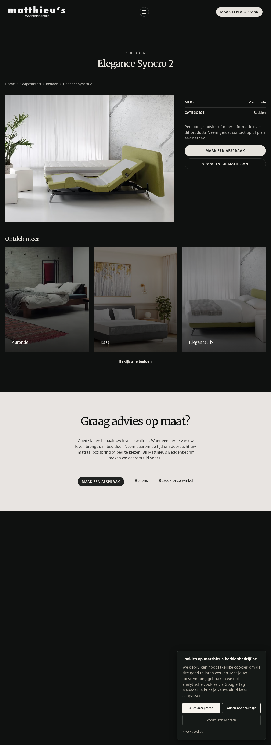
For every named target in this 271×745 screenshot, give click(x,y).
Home (10, 83)
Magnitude (257, 102)
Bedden (52, 83)
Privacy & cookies (192, 731)
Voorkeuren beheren (221, 720)
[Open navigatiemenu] (144, 12)
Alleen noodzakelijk (241, 708)
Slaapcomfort (30, 83)
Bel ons (141, 480)
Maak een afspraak (239, 12)
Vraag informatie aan (225, 163)
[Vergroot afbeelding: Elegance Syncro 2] (89, 158)
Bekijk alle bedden (135, 361)
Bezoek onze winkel (176, 480)
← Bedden (135, 53)
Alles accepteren (201, 708)
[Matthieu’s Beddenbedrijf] (36, 12)
